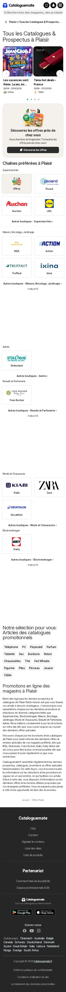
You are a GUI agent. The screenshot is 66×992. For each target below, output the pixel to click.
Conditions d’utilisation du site (33, 976)
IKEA (5, 746)
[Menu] (60, 5)
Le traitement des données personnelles (33, 984)
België (49, 938)
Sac (21, 654)
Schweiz (20, 942)
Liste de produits (33, 855)
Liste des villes (33, 848)
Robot (48, 654)
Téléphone (11, 647)
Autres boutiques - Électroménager (31, 559)
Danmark (49, 942)
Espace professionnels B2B (33, 887)
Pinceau (34, 668)
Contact (33, 835)
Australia (39, 938)
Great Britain (20, 946)
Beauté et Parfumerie (50, 719)
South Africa (31, 950)
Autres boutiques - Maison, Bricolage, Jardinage (31, 283)
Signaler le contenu (33, 841)
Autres (6, 723)
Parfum (51, 647)
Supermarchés (10, 716)
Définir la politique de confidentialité (33, 969)
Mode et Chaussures (26, 719)
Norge (7, 950)
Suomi (7, 946)
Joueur (48, 668)
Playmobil (36, 647)
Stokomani (14, 746)
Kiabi (38, 746)
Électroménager (28, 716)
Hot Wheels (41, 661)
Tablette (9, 654)
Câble (7, 675)
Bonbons (34, 654)
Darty (45, 746)
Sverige (17, 950)
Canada (8, 942)
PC (24, 647)
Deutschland (34, 942)
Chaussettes (12, 661)
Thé (27, 661)
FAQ (33, 828)
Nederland (53, 946)
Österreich (26, 938)
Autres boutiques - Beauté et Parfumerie (31, 410)
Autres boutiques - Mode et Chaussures (31, 525)
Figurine (9, 668)
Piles (22, 668)
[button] (53, 5)
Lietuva (40, 946)
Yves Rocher (28, 746)
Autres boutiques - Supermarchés (31, 221)
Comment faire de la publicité (33, 881)
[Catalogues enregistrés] (46, 5)
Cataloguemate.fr (43, 961)
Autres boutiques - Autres (31, 375)
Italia (32, 946)
